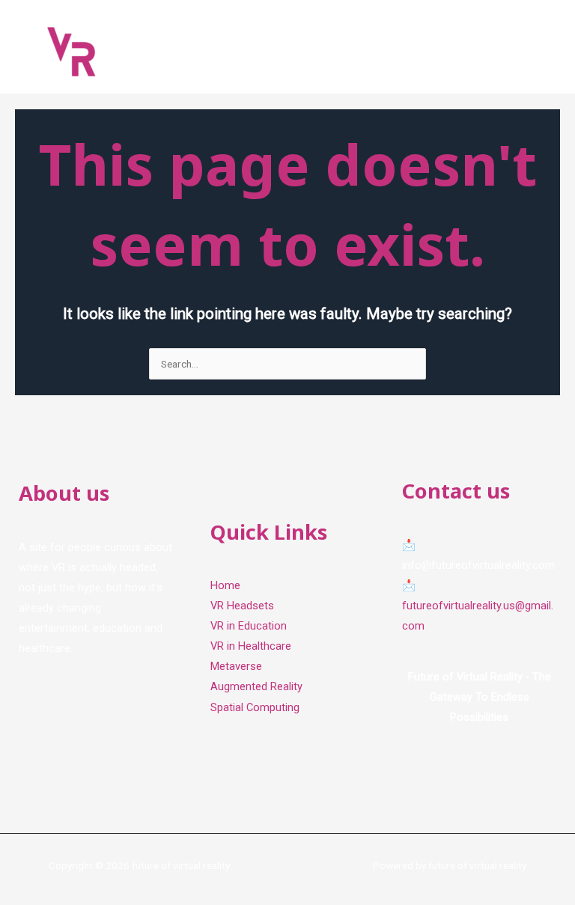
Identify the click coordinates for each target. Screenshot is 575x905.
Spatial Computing (254, 707)
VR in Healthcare (250, 646)
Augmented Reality (256, 686)
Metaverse (236, 666)
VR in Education (248, 626)
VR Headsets (242, 605)
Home (225, 585)
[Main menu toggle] (545, 50)
